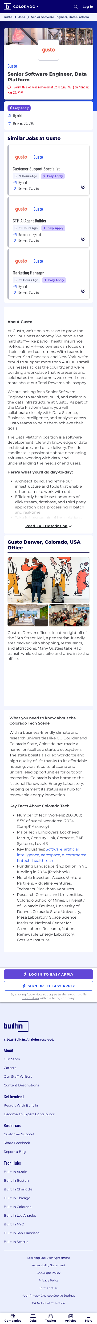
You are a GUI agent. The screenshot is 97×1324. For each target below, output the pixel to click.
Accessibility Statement (48, 1265)
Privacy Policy (49, 1280)
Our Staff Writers (18, 1076)
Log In (88, 6)
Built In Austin (15, 1172)
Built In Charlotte (18, 1189)
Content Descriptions (21, 1085)
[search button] (76, 6)
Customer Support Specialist (36, 168)
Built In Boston (16, 1180)
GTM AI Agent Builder (29, 220)
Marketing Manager (28, 272)
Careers (10, 1068)
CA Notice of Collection (48, 1303)
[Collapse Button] (83, 187)
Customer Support (19, 1134)
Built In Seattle (16, 1242)
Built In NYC (14, 1224)
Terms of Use (48, 1288)
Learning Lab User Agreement (48, 1257)
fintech (24, 860)
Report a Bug (15, 1152)
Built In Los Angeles (20, 1215)
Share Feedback (17, 1143)
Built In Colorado (18, 1207)
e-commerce (74, 855)
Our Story (12, 1059)
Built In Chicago (17, 1198)
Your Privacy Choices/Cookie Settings (48, 1295)
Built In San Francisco (22, 1233)
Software (54, 849)
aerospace (50, 855)
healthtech (42, 860)
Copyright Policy (49, 1273)
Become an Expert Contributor (29, 1114)
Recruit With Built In (21, 1105)
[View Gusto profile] (48, 36)
